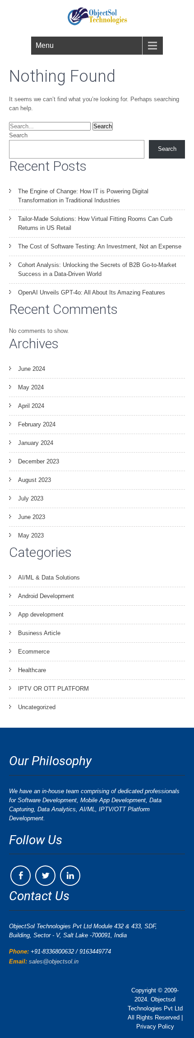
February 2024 (36, 424)
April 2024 (31, 405)
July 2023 (30, 498)
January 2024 (35, 443)
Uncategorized (36, 707)
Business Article (39, 633)
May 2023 (31, 535)
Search (18, 135)
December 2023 (38, 461)
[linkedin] (70, 875)
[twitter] (45, 875)
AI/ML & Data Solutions (49, 577)
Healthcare (32, 670)
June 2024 (31, 368)
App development (41, 614)
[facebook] (20, 875)
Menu (45, 45)
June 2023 (31, 517)
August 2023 (34, 480)
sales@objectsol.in (54, 961)
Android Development (46, 596)
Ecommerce (34, 651)
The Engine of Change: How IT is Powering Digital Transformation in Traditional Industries (83, 196)
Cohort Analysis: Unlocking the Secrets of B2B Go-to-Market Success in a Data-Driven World (97, 269)
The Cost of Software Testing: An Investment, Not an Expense (99, 246)
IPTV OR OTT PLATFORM (53, 688)
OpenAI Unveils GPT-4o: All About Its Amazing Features (91, 292)
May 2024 (31, 387)
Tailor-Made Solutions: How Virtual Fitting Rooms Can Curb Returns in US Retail (95, 223)
